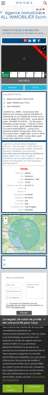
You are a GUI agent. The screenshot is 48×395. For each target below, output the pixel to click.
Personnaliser (34, 387)
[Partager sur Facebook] (38, 40)
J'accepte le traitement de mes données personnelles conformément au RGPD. (24, 305)
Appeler (12, 87)
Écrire (36, 87)
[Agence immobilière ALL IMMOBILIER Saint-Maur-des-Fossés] (24, 21)
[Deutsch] (43, 10)
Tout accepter (10, 388)
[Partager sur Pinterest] (25, 40)
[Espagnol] (40, 10)
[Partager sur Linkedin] (29, 40)
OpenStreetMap (24, 252)
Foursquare (33, 252)
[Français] (37, 10)
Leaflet (14, 252)
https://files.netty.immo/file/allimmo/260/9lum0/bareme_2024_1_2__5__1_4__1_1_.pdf (23, 154)
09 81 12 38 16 (24, 3)
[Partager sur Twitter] (34, 40)
